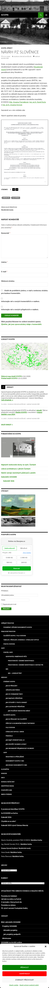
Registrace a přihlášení (15, 757)
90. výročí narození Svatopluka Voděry (14, 908)
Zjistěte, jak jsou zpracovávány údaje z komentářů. (21, 324)
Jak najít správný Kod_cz (15, 740)
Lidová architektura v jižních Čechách (15, 469)
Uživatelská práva (13, 690)
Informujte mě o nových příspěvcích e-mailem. (20, 309)
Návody (4, 677)
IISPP (3, 648)
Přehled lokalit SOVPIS (9, 378)
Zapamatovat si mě (9, 604)
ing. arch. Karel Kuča (37, 102)
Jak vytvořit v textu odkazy (16, 702)
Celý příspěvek (7, 400)
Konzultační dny (7, 782)
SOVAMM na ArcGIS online (11, 942)
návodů (39, 410)
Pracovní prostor (8, 631)
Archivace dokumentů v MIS (16, 765)
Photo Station (9, 644)
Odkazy (10, 387)
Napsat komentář (33, 404)
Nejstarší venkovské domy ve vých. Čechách (18, 465)
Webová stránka (7, 281)
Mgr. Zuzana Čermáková (18, 102)
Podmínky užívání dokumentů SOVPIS (17, 627)
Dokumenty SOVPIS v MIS (15, 761)
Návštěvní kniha (7, 786)
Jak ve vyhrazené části (14, 694)
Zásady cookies (13, 985)
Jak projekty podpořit (12, 934)
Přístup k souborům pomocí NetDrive (20, 723)
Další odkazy (7, 424)
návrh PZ (6, 197)
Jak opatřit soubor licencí (16, 744)
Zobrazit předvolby (24, 980)
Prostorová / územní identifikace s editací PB (25, 665)
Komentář (5, 233)
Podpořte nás (6, 790)
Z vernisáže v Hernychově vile (11, 902)
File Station (10, 727)
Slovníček (5, 769)
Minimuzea (6, 938)
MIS (7, 669)
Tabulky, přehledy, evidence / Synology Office (21, 640)
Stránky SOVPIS (9, 682)
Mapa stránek (6, 794)
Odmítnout (24, 974)
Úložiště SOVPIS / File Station (14, 636)
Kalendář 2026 (8, 481)
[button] (45, 946)
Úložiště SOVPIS (9, 715)
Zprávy (9, 48)
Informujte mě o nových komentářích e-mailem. (20, 301)
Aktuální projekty (10, 930)
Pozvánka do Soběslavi (9, 896)
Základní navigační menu (46, 15)
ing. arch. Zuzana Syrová (12, 105)
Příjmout (24, 967)
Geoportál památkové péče (16, 656)
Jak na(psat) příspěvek (14, 698)
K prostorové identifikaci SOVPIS (12, 809)
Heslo (3, 600)
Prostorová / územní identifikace (21, 661)
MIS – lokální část (15, 673)
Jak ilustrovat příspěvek (15, 707)
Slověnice (16, 197)
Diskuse (4, 773)
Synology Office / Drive (15, 732)
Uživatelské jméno (7, 595)
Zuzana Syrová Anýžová (22, 56)
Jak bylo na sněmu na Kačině (11, 899)
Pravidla (9, 736)
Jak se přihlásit (11, 686)
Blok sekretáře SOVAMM (10, 922)
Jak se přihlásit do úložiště (16, 719)
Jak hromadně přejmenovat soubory (20, 748)
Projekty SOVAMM (9, 926)
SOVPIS (4, 15)
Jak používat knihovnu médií (19, 711)
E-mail (4, 272)
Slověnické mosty (9, 209)
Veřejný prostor (7, 623)
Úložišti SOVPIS (21, 412)
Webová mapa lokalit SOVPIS (11, 376)
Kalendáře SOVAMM (9, 477)
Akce (3, 778)
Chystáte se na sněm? (8, 821)
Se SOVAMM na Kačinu (9, 813)
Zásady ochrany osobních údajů (29, 985)
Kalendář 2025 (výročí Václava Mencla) (14, 825)
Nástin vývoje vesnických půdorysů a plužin (18, 473)
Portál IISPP (8, 652)
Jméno (4, 262)
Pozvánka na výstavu (8, 905)
